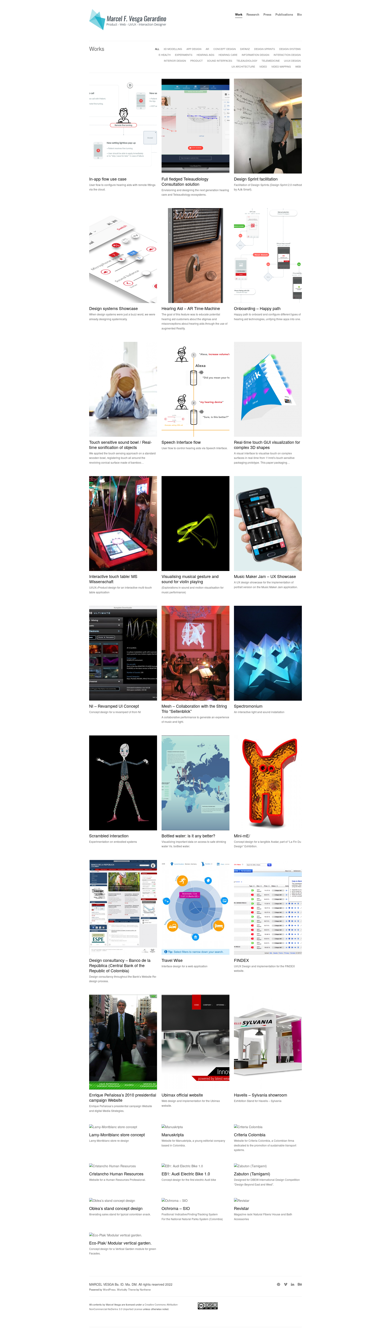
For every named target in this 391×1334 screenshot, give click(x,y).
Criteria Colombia (249, 1134)
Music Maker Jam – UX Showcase (265, 576)
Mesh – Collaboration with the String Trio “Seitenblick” (194, 708)
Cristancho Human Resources (116, 1174)
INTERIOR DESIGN (175, 60)
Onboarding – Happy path (257, 308)
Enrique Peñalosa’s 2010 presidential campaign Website (122, 1097)
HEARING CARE (228, 54)
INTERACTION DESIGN (287, 54)
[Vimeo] (285, 1284)
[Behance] (300, 1284)
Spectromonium (248, 706)
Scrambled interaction (109, 835)
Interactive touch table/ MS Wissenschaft (113, 578)
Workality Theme (126, 1289)
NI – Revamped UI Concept (114, 706)
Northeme (145, 1289)
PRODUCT (196, 60)
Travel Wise (172, 960)
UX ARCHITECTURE (243, 66)
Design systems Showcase (113, 308)
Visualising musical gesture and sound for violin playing (190, 578)
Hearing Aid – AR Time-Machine (191, 308)
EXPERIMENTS (183, 54)
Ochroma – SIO (176, 1208)
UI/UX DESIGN (292, 60)
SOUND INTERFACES (219, 60)
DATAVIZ (245, 49)
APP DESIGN (193, 49)
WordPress (109, 1289)
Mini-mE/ (242, 835)
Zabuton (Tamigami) (252, 1174)
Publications (284, 14)
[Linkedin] (292, 1284)
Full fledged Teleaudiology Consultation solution (185, 181)
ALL (157, 49)
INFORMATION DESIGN (255, 54)
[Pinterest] (278, 1284)
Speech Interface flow (181, 442)
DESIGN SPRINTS (264, 49)
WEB (298, 66)
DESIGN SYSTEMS (290, 49)
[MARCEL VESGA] (127, 29)
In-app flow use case (107, 179)
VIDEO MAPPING (281, 66)
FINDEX (241, 960)
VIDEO (263, 66)
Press (267, 14)
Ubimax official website (182, 1095)
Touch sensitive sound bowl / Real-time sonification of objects (120, 444)
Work (238, 14)
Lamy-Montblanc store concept (117, 1134)
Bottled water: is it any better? (188, 835)
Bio (299, 14)
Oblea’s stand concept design (116, 1208)
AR (207, 49)
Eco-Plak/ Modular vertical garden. (120, 1243)
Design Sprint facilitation (256, 179)
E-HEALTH (165, 54)
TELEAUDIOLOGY (246, 60)
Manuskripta (173, 1134)
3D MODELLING (173, 49)
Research (252, 14)
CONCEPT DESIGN (224, 49)
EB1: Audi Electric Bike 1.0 (186, 1174)
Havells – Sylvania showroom (260, 1095)
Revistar (241, 1208)
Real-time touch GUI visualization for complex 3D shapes (267, 444)
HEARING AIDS (205, 54)
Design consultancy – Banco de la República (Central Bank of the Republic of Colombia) (119, 965)
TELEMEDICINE (271, 60)
